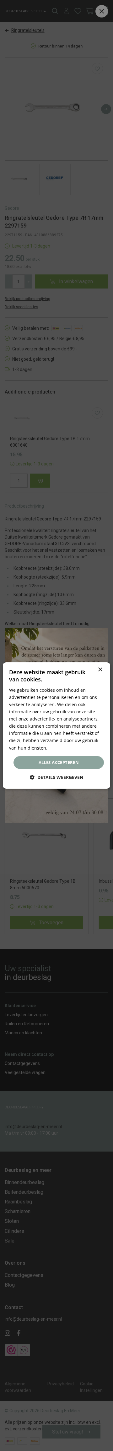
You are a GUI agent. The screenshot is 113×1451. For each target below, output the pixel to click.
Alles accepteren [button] (59, 762)
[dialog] (56, 725)
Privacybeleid (63, 748)
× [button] (100, 669)
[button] (56, 777)
